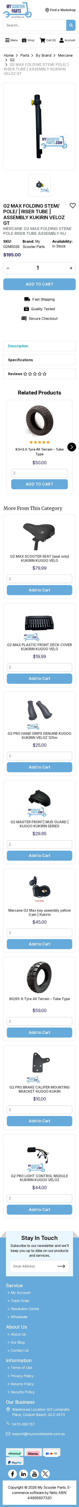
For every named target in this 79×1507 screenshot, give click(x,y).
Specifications (20, 360)
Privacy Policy (22, 1376)
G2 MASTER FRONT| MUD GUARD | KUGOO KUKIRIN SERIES (40, 824)
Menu (14, 40)
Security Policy (23, 1392)
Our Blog (18, 1342)
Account (70, 40)
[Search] (70, 25)
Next (71, 447)
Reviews (15, 374)
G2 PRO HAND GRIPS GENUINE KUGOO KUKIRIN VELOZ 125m (39, 735)
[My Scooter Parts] (17, 10)
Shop (31, 40)
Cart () (51, 40)
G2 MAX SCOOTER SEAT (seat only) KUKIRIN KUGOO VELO (39, 558)
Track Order (20, 1301)
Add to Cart (40, 284)
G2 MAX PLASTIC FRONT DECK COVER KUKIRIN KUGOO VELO (39, 647)
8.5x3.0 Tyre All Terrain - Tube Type (39, 451)
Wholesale (19, 1317)
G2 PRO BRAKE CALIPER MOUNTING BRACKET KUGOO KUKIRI (39, 1089)
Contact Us (20, 1350)
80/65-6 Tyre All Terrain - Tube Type (39, 999)
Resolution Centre (25, 1309)
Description (18, 346)
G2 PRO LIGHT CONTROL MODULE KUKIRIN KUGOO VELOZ (39, 1178)
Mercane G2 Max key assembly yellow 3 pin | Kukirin (39, 912)
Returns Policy (22, 1384)
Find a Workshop (63, 10)
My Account (21, 1293)
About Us (18, 1334)
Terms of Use (21, 1368)
